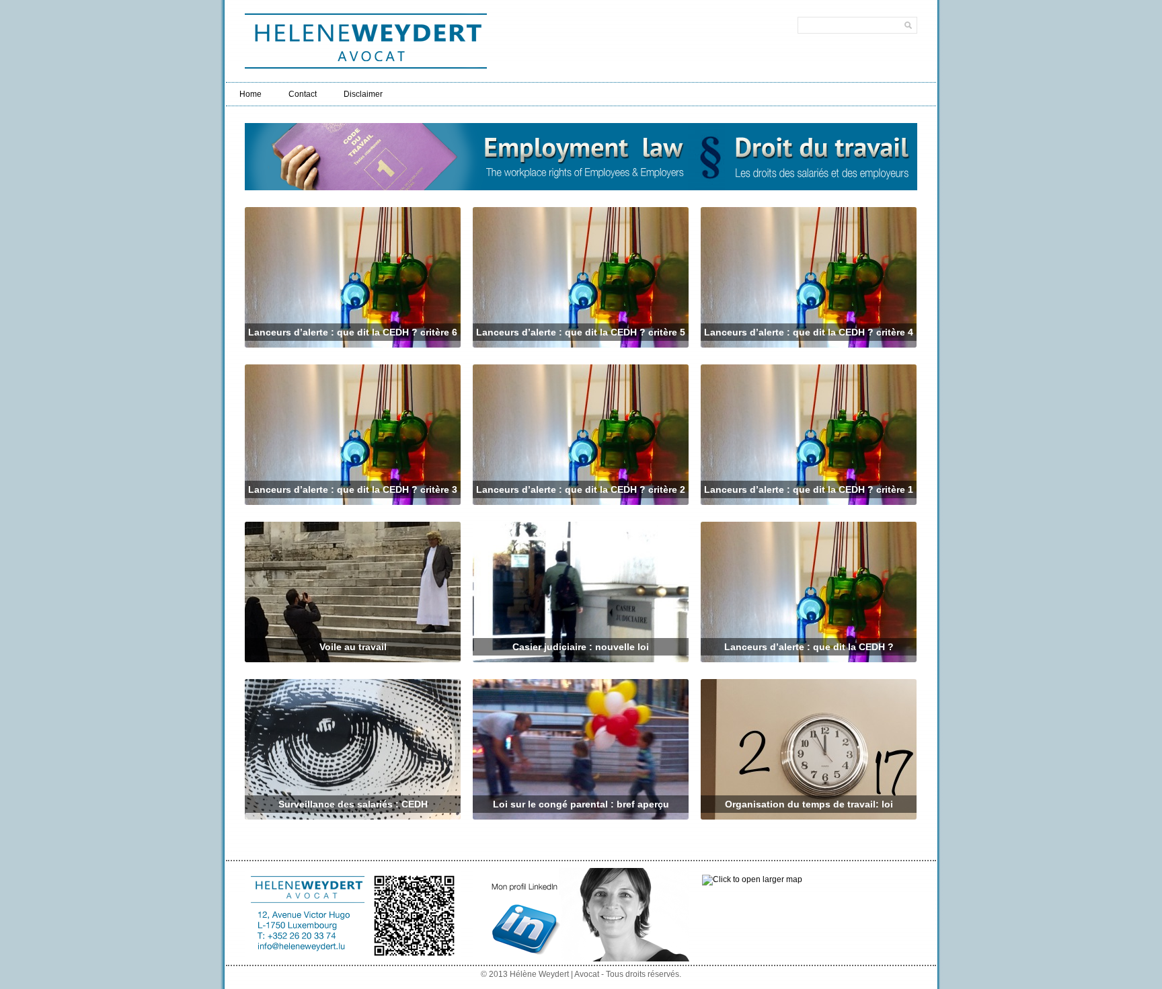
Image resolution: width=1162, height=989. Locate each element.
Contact (302, 94)
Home (250, 94)
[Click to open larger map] (752, 879)
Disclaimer (363, 94)
